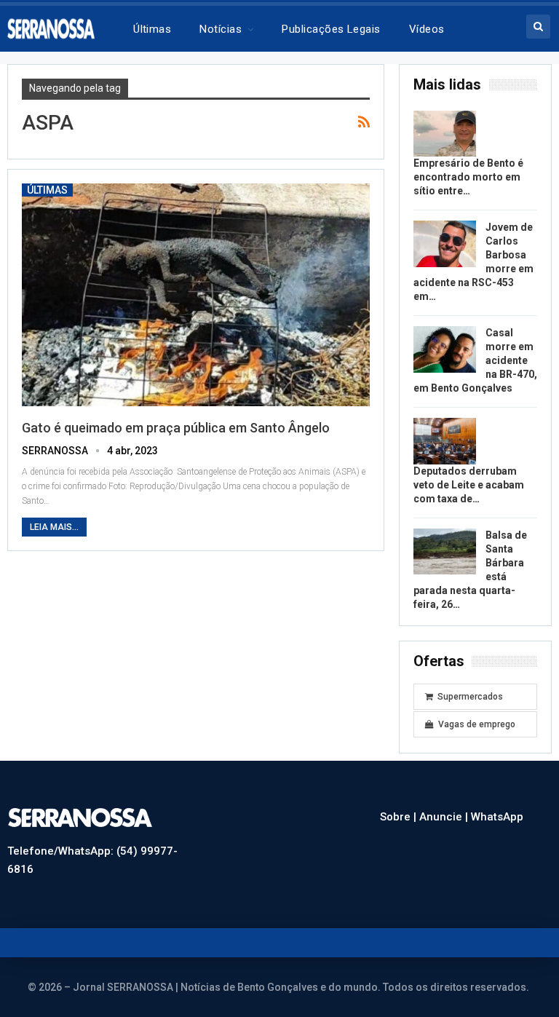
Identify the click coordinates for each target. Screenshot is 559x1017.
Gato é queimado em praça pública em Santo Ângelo (176, 427)
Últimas (152, 29)
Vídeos (427, 29)
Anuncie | (445, 816)
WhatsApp (497, 816)
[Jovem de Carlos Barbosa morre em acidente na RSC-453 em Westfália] (444, 244)
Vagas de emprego (476, 724)
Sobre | (399, 816)
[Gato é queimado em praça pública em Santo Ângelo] (196, 294)
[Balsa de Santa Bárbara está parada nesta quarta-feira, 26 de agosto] (444, 552)
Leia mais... (54, 527)
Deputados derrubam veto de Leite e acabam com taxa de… (468, 484)
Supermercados (470, 697)
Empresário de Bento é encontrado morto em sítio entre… (468, 177)
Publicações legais (331, 29)
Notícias (220, 29)
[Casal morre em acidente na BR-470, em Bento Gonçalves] (444, 349)
